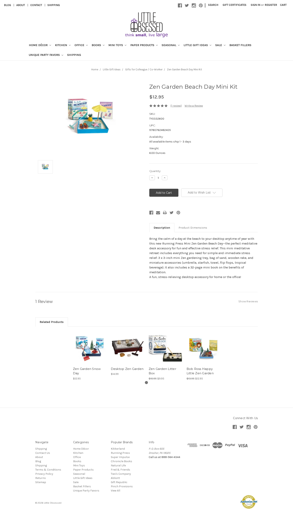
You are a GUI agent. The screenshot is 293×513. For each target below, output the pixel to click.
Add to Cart (89, 351)
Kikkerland (118, 448)
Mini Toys (116, 45)
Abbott (115, 478)
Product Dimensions (193, 227)
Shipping (53, 5)
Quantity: (155, 171)
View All (115, 490)
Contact (36, 5)
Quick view (90, 344)
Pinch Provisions (122, 486)
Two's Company (121, 474)
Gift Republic (119, 482)
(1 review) (176, 105)
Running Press (120, 453)
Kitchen (61, 45)
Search (213, 5)
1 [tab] (146, 382)
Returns (40, 478)
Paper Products (142, 45)
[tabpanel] (90, 356)
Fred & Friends (120, 469)
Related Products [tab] (52, 322)
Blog (7, 5)
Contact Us (42, 453)
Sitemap (40, 482)
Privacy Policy (44, 474)
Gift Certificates (234, 5)
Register (271, 5)
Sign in (255, 5)
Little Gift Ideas (196, 45)
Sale (219, 45)
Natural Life (118, 465)
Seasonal (169, 45)
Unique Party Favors (45, 55)
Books (97, 45)
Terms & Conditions (48, 469)
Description (162, 227)
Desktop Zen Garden (127, 369)
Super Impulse (120, 457)
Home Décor (38, 45)
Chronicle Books (121, 461)
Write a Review (194, 105)
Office (80, 45)
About (20, 5)
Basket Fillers (240, 45)
